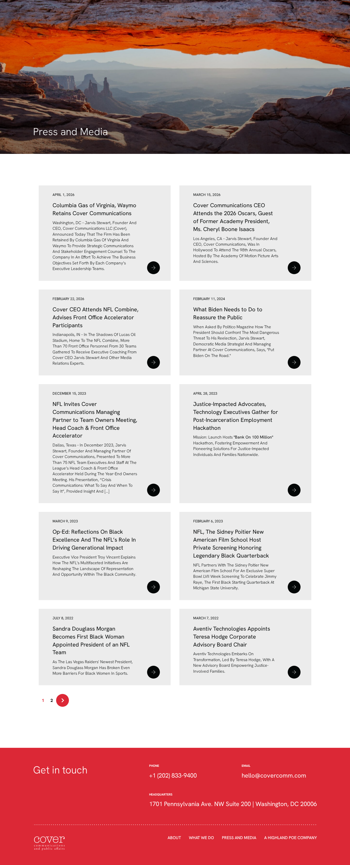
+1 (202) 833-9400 (173, 775)
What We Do (201, 837)
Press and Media (239, 837)
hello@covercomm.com (274, 775)
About (174, 837)
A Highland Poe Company (290, 837)
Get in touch (60, 769)
